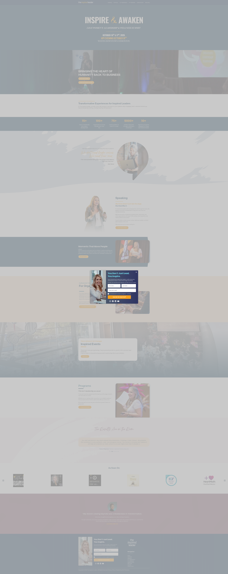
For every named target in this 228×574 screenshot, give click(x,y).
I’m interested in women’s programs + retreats (120, 293)
